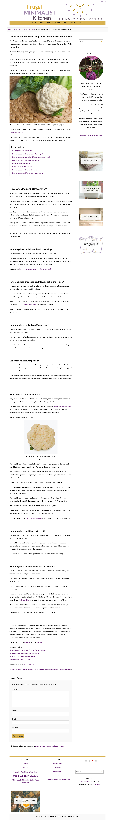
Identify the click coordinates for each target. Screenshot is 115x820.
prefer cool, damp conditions (28, 304)
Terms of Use (57, 771)
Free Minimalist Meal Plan (57, 23)
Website (15, 727)
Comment (15, 689)
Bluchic (76, 816)
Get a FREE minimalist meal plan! (91, 135)
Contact (25, 767)
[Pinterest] (102, 2)
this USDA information (34, 518)
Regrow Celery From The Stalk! (20, 659)
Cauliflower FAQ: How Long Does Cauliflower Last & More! (41, 37)
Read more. (96, 784)
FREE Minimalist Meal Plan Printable (25, 776)
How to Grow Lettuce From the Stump (22, 656)
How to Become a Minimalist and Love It (24, 669)
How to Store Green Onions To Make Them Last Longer (28, 650)
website (39, 642)
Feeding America (17, 132)
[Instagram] (104, 2)
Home (34, 23)
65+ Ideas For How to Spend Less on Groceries (55, 669)
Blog (41, 23)
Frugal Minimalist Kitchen (54, 816)
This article (25, 600)
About (72, 23)
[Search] (101, 41)
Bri (24, 664)
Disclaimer (57, 767)
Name (14, 710)
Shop (81, 23)
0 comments (31, 664)
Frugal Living (16, 29)
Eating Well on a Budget (29, 29)
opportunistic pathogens (62, 406)
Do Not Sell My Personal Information (57, 779)
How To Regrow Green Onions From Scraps (24, 653)
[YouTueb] (86, 761)
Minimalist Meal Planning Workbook (25, 772)
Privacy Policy (57, 764)
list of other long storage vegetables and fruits (35, 269)
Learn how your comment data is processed (49, 746)
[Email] (96, 761)
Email (14, 719)
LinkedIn (27, 642)
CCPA (57, 775)
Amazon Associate (87, 782)
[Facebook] (99, 2)
